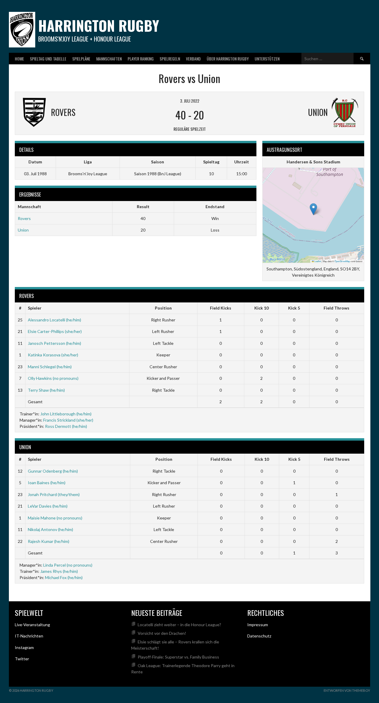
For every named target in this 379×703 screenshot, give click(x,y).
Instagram (24, 647)
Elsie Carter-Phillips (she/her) (55, 331)
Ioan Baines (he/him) (46, 482)
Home (19, 58)
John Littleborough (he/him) (65, 413)
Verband (193, 58)
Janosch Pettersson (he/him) (54, 343)
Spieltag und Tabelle (48, 58)
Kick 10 (261, 307)
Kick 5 (294, 307)
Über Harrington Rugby (228, 58)
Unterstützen (267, 58)
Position (163, 307)
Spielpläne (81, 58)
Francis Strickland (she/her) (68, 420)
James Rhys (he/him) (59, 571)
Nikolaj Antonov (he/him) (50, 529)
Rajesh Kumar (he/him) (48, 541)
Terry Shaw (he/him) (46, 390)
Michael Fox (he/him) (64, 577)
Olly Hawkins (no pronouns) (53, 378)
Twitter (22, 658)
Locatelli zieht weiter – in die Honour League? (179, 624)
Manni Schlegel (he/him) (50, 366)
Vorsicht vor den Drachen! (162, 633)
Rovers (24, 218)
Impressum (257, 624)
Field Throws (336, 307)
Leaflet (317, 261)
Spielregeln (170, 58)
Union (23, 229)
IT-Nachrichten (29, 635)
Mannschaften (109, 58)
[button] (313, 209)
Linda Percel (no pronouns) (67, 564)
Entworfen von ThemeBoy (347, 690)
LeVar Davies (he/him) (48, 505)
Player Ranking (141, 58)
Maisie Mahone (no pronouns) (55, 517)
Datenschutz (259, 635)
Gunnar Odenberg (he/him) (53, 471)
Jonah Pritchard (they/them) (54, 494)
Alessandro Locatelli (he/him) (54, 319)
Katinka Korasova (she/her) (53, 354)
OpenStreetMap (342, 261)
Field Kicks (220, 307)
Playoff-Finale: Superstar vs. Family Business (178, 656)
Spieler (34, 307)
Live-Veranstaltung (32, 624)
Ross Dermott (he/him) (66, 426)
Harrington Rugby (98, 25)
